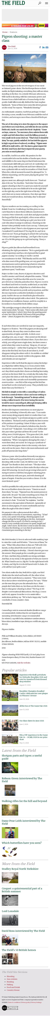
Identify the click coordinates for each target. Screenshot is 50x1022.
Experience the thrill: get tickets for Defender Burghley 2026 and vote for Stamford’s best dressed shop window (33, 678)
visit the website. (24, 663)
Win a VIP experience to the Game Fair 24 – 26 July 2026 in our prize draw (33, 737)
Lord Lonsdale (10, 911)
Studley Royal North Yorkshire (20, 868)
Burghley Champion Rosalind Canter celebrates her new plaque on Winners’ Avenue (33, 693)
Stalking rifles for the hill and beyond (24, 801)
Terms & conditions (14, 1002)
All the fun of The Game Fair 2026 (33, 706)
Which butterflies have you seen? (22, 842)
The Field (11, 46)
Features (13, 32)
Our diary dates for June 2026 (31, 721)
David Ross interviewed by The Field (23, 930)
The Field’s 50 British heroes (19, 950)
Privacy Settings (36, 1002)
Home (5, 32)
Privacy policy (26, 1002)
